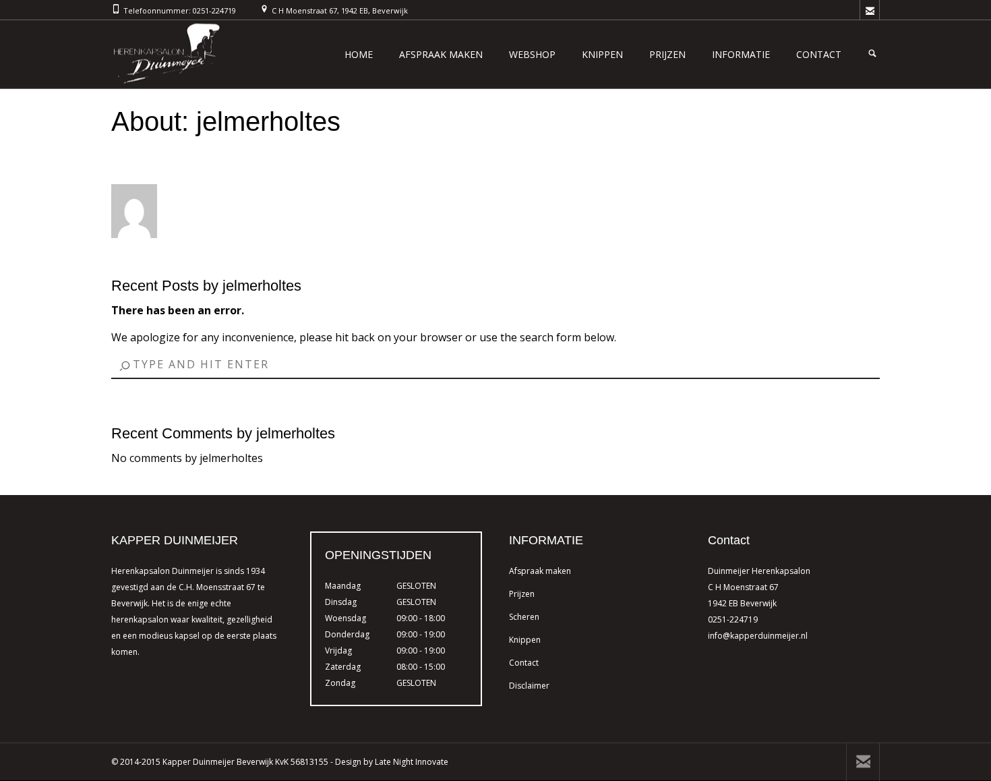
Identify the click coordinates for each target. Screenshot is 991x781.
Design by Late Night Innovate (391, 762)
